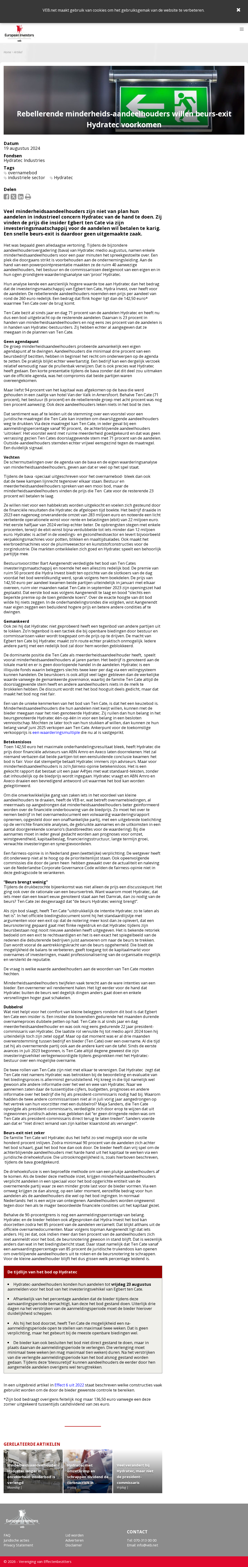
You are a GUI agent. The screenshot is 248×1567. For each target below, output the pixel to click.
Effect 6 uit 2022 (69, 1385)
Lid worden (74, 1535)
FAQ (7, 1535)
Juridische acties (16, 1540)
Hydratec (63, 177)
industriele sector (26, 177)
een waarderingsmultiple (56, 732)
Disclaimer (73, 1545)
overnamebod (22, 172)
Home (7, 52)
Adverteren (74, 1540)
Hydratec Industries (24, 160)
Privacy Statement (18, 1545)
